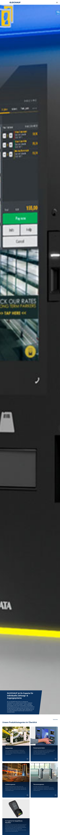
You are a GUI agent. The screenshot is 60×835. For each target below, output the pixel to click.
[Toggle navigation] (57, 2)
